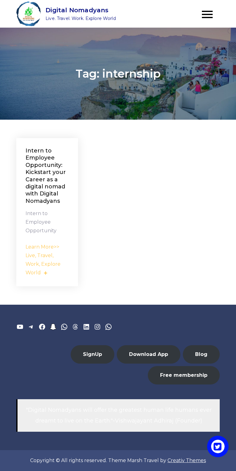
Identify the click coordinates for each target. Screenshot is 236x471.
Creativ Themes (186, 460)
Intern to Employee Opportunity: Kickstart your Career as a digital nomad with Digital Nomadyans (46, 175)
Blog (201, 354)
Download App (148, 354)
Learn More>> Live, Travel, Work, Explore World (43, 260)
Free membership (183, 375)
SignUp (92, 354)
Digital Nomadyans (76, 10)
